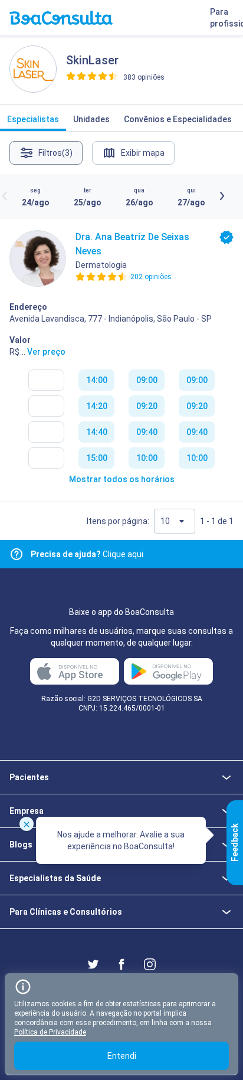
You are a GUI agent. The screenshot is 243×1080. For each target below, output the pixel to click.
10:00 (146, 458)
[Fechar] (26, 824)
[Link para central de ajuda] (16, 554)
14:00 (96, 380)
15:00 (96, 458)
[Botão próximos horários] (222, 196)
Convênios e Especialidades (178, 119)
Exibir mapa (143, 153)
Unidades (91, 119)
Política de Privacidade (50, 1032)
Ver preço (46, 351)
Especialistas (33, 119)
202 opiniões (151, 277)
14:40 (96, 432)
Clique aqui (87, 554)
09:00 (146, 380)
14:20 (96, 406)
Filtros (55, 153)
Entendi (121, 1056)
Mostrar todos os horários (122, 479)
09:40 (146, 432)
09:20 (146, 406)
